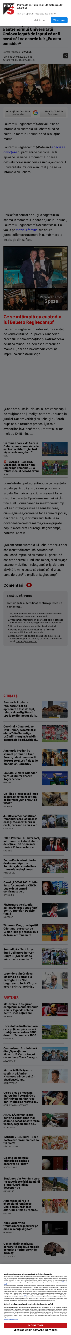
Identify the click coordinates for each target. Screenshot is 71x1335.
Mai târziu (39, 20)
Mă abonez (59, 20)
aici (25, 1295)
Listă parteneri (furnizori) (11, 1319)
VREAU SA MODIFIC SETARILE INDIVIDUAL (35, 1330)
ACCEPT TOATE (35, 1325)
